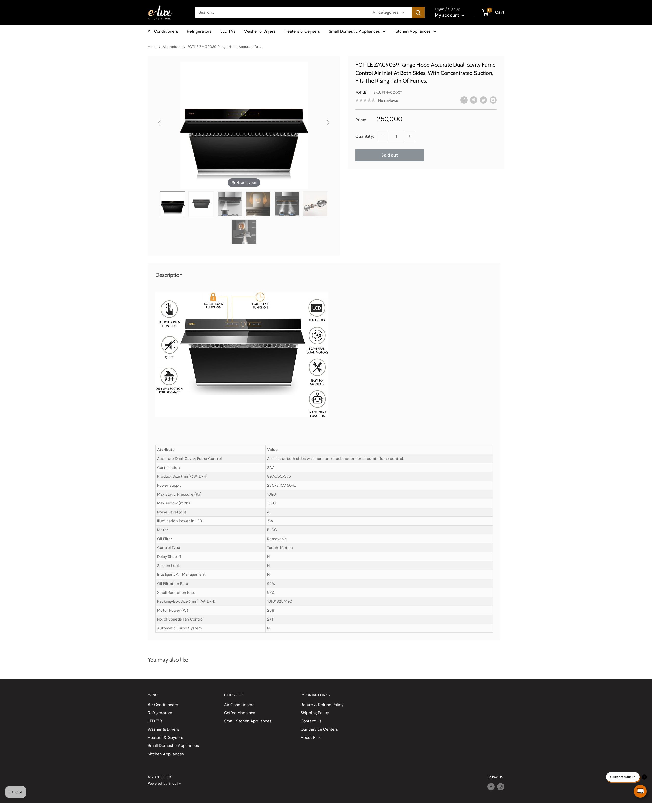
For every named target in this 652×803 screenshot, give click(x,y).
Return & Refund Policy (322, 704)
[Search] (418, 12)
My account (447, 15)
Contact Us (311, 721)
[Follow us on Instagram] (500, 786)
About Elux (311, 737)
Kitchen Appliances (413, 31)
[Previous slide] (160, 123)
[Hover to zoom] (244, 125)
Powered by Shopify (164, 783)
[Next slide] (328, 123)
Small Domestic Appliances (354, 31)
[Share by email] (493, 100)
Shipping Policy (315, 712)
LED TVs (227, 31)
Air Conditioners (163, 31)
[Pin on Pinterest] (473, 100)
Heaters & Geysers (302, 31)
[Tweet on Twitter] (483, 100)
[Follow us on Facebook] (491, 786)
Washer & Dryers (260, 31)
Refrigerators (199, 31)
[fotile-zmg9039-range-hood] (172, 204)
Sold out (389, 155)
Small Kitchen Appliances (247, 721)
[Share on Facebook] (464, 100)
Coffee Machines (239, 712)
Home (152, 46)
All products (172, 46)
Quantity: (364, 136)
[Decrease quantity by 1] (382, 136)
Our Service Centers (319, 729)
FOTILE (360, 92)
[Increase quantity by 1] (409, 136)
